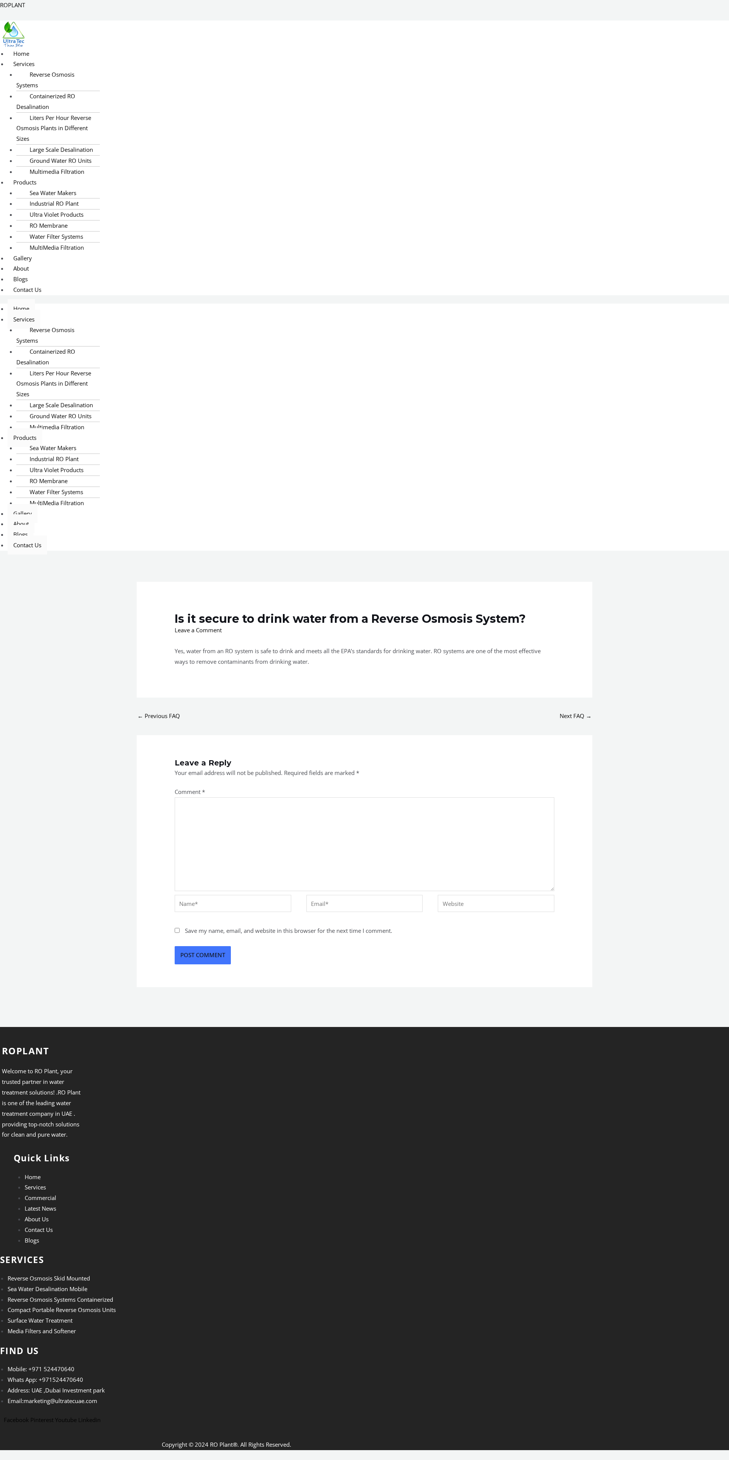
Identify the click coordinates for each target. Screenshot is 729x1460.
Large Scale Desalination (61, 149)
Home (21, 53)
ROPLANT (12, 5)
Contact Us (27, 289)
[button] (206, 64)
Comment (190, 791)
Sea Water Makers (53, 193)
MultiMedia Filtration (57, 247)
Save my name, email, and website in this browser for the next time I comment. (288, 930)
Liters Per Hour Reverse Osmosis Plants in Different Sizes (53, 128)
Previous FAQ (158, 716)
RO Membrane (49, 225)
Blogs (20, 279)
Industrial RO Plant (54, 203)
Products (24, 182)
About (21, 268)
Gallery (22, 258)
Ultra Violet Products (57, 214)
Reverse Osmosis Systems (45, 80)
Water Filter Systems (56, 236)
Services (24, 64)
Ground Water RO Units (61, 160)
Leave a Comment (198, 630)
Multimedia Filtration (57, 171)
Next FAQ (576, 716)
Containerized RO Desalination (45, 101)
